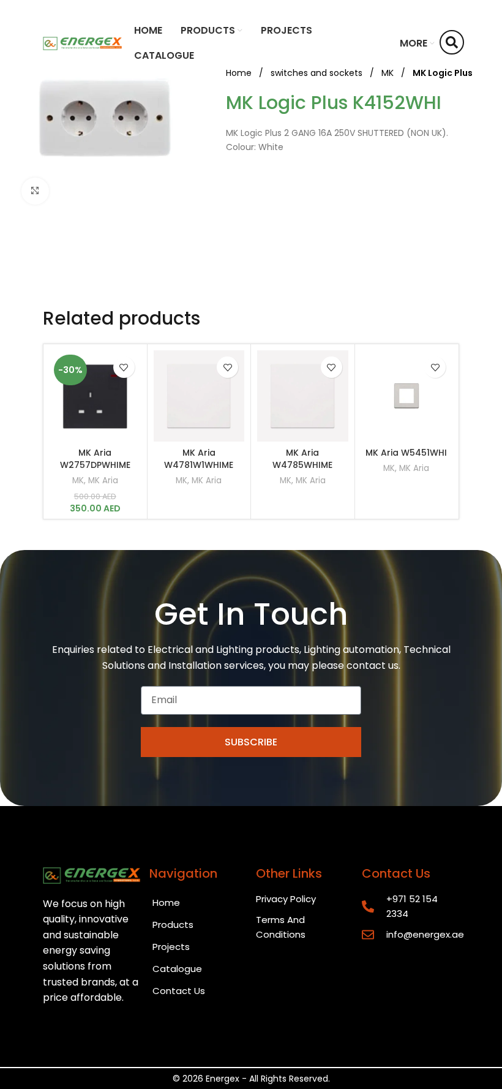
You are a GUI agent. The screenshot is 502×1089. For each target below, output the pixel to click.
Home (166, 902)
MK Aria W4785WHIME (302, 459)
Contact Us (178, 990)
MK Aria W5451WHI (406, 453)
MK (78, 480)
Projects (171, 946)
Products (172, 924)
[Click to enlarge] (35, 191)
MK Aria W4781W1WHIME (198, 459)
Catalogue (177, 968)
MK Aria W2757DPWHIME (95, 459)
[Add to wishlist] (124, 367)
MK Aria (103, 480)
